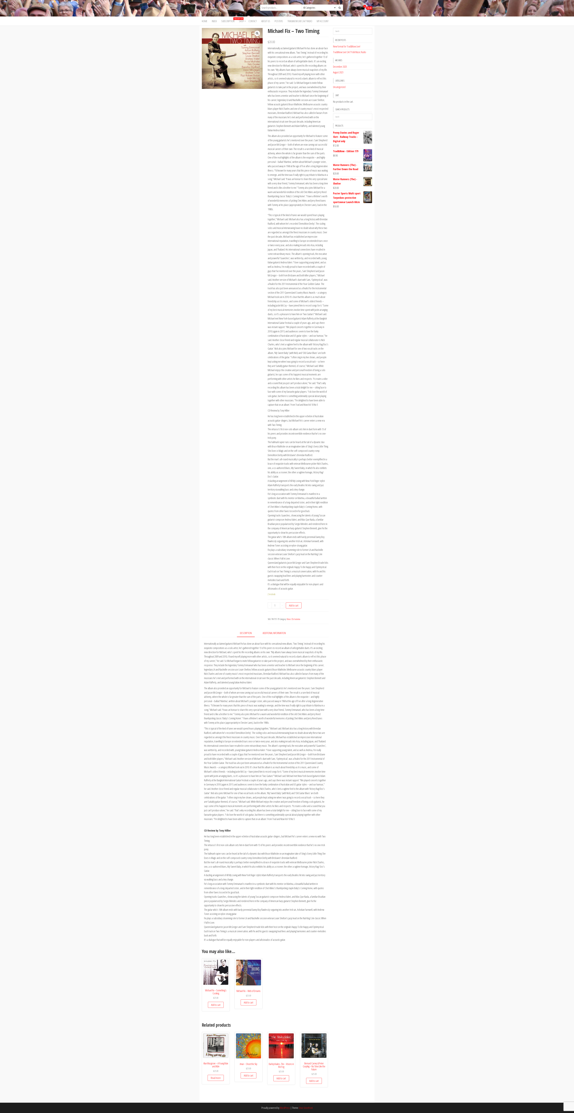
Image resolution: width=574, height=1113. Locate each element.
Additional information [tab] (274, 633)
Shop (241, 21)
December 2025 (340, 66)
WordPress (285, 1108)
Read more (216, 1078)
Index (214, 21)
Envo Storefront (306, 1108)
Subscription (229, 20)
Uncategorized (339, 87)
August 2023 (338, 72)
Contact (252, 21)
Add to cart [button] (215, 1005)
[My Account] (357, 8)
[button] (257, 33)
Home (204, 21)
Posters (279, 21)
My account (323, 21)
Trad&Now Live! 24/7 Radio (299, 21)
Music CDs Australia (293, 619)
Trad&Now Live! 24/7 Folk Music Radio (349, 52)
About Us (265, 21)
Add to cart (293, 605)
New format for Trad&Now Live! (346, 46)
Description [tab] (246, 633)
